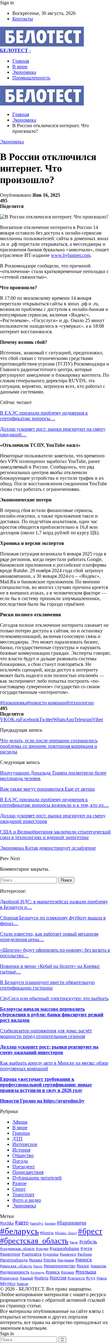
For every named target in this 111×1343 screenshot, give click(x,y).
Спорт (19, 1189)
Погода (20, 1161)
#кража (35, 1259)
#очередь (37, 1272)
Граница (21, 1133)
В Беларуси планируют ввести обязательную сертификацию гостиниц (47, 985)
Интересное (24, 1144)
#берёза (47, 1232)
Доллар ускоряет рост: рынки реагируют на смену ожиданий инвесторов (49, 1049)
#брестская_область (34, 1240)
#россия (58, 1277)
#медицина (65, 1260)
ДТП (17, 1138)
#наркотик (98, 1266)
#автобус (36, 1223)
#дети (86, 1248)
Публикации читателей (37, 1177)
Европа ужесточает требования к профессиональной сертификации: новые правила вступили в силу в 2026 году (46, 1084)
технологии (81, 702)
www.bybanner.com (70, 255)
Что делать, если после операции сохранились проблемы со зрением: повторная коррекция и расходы (48, 746)
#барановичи (71, 1223)
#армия (50, 1223)
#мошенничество (60, 1265)
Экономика (24, 72)
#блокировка (13, 702)
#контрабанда (14, 1259)
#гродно (42, 1248)
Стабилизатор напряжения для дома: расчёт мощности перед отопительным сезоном (46, 1033)
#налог (83, 1266)
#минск (83, 1260)
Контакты (22, 18)
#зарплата (32, 1253)
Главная (20, 61)
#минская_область (16, 1266)
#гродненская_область (17, 1249)
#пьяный (26, 1278)
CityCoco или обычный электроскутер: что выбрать (54, 998)
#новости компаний (48, 702)
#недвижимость (14, 1271)
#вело (74, 1242)
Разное (19, 1183)
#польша (86, 1272)
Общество (23, 1155)
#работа (41, 1277)
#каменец (68, 1254)
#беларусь (19, 1231)
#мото (38, 1266)
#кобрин (84, 1254)
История (21, 1149)
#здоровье (51, 1254)
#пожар (67, 1272)
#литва (49, 1260)
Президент (23, 1166)
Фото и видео (26, 1200)
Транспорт (23, 1194)
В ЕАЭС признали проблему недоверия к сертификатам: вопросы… (44, 415)
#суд (90, 1277)
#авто (22, 1222)
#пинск (53, 1271)
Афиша (19, 1122)
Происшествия (27, 1172)
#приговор (9, 1278)
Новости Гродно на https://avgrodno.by (42, 1100)
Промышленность (31, 77)
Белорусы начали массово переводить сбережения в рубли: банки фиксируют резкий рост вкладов (51, 1014)
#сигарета (76, 1278)
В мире (19, 66)
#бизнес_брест (66, 1233)
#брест (90, 1231)
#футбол (7, 1283)
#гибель (88, 1242)
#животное (10, 1253)
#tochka (7, 1222)
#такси (102, 1278)
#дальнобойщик (64, 1248)
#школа (22, 1284)
